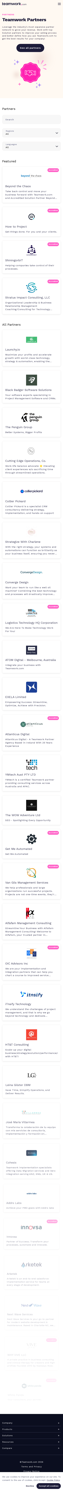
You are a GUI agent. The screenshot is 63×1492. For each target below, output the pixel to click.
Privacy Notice (31, 1471)
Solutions (7, 1435)
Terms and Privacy (31, 1466)
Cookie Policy (53, 1480)
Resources (8, 1442)
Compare (7, 1448)
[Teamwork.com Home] (14, 4)
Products (7, 1429)
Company (7, 1423)
